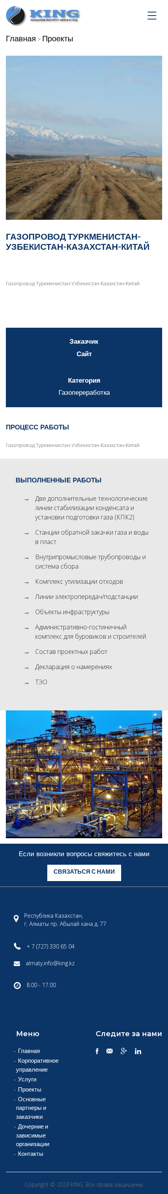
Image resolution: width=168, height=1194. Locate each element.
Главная (21, 38)
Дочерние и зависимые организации (32, 1135)
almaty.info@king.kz (50, 963)
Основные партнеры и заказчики (31, 1107)
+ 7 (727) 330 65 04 (51, 946)
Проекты (57, 38)
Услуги (27, 1079)
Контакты (30, 1153)
